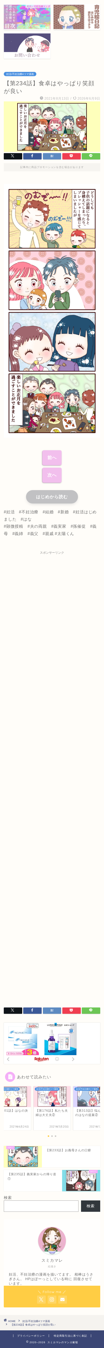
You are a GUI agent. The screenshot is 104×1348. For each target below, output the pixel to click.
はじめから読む (52, 496)
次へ (52, 475)
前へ (52, 457)
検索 (8, 1197)
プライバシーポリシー (31, 1335)
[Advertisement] (52, 776)
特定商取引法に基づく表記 (70, 1335)
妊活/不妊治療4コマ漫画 (20, 74)
